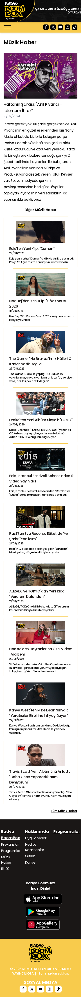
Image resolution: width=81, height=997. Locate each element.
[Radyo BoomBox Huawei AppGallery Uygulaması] (43, 925)
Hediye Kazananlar (34, 847)
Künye (30, 862)
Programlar (10, 850)
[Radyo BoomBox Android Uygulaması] (43, 912)
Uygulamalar (36, 838)
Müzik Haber (6, 859)
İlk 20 (5, 868)
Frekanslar (10, 844)
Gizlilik (30, 856)
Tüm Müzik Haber (64, 811)
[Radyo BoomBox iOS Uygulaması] (43, 899)
